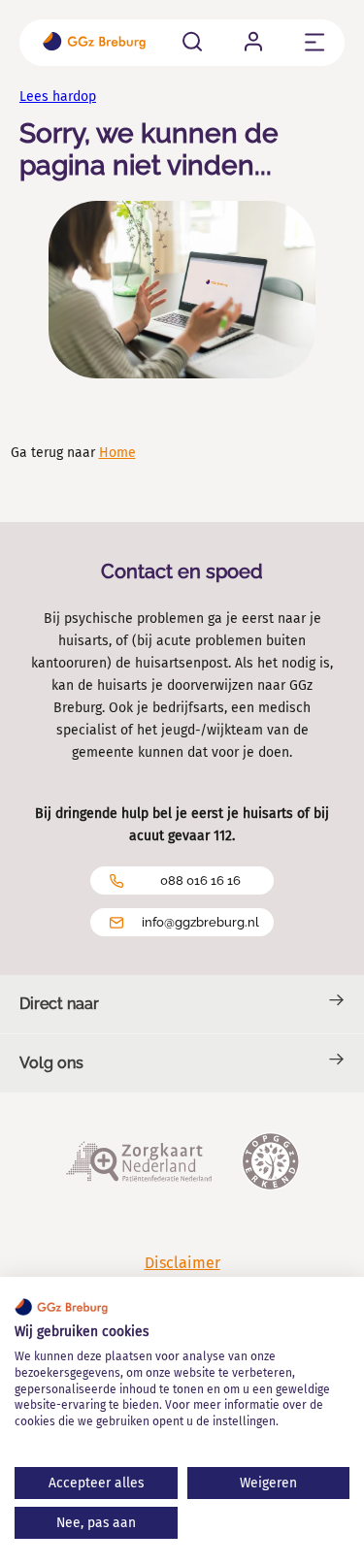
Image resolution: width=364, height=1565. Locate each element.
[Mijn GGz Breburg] (253, 41)
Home (117, 452)
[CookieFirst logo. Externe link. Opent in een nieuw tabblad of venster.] (61, 1307)
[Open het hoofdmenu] (315, 42)
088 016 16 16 (200, 880)
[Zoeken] (192, 41)
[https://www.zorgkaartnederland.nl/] (139, 1163)
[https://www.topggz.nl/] (270, 1163)
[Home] (94, 43)
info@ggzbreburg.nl (200, 922)
